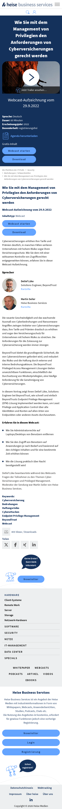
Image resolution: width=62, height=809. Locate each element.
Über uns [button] (48, 794)
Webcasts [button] (42, 667)
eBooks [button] (31, 680)
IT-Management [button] (15, 645)
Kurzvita (25, 289)
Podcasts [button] (16, 674)
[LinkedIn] (31, 800)
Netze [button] (8, 639)
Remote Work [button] (12, 605)
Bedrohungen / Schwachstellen (17, 173)
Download (19, 159)
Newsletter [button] (31, 733)
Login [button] (31, 742)
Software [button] (11, 626)
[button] (27, 12)
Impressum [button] (15, 794)
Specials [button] (10, 658)
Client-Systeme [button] (12, 600)
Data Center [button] (13, 651)
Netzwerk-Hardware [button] (15, 620)
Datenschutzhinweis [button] (21, 787)
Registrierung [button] (31, 751)
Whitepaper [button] (21, 667)
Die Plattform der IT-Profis (13, 170)
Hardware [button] (11, 595)
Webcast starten (19, 150)
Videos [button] (48, 674)
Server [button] (8, 610)
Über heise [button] (32, 794)
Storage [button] (8, 615)
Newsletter (31, 579)
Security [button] (11, 632)
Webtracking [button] (45, 787)
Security (30, 170)
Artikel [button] (33, 674)
